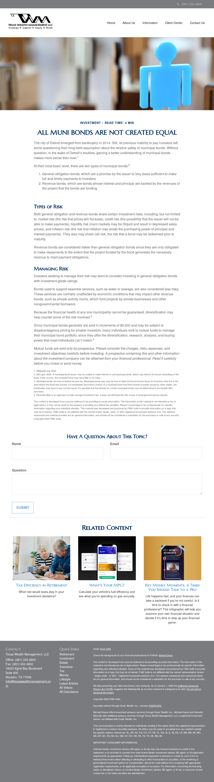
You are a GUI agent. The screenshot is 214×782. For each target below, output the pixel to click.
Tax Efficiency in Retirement (41, 585)
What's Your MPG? (106, 585)
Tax (62, 671)
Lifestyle (65, 679)
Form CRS (105, 648)
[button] (129, 22)
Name (16, 444)
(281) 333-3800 (191, 4)
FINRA (152, 705)
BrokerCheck (166, 655)
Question (19, 470)
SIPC (159, 705)
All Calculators (69, 692)
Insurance (66, 667)
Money (64, 675)
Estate (64, 662)
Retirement (67, 654)
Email (114, 444)
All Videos (66, 687)
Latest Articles (69, 683)
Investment (67, 658)
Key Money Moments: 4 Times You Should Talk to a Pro (172, 587)
